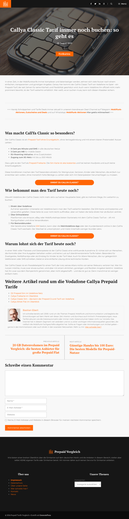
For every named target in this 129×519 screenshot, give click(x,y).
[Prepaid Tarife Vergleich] (5, 4)
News (13, 494)
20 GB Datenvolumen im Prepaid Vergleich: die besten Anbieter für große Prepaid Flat (35, 348)
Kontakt (14, 491)
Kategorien (80, 480)
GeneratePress (45, 515)
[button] (111, 4)
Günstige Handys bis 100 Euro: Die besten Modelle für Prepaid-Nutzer (92, 349)
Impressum (16, 480)
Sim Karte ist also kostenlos (63, 163)
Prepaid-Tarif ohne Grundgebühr (43, 139)
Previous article (51, 341)
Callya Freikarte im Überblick (24, 296)
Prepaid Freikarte (37, 163)
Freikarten (64, 53)
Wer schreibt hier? (93, 327)
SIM (37, 226)
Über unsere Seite (19, 486)
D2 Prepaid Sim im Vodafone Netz (27, 293)
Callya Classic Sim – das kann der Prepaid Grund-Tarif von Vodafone (42, 299)
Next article (76, 342)
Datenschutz (17, 483)
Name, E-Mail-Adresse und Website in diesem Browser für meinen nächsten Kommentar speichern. (54, 420)
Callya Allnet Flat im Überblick (25, 301)
